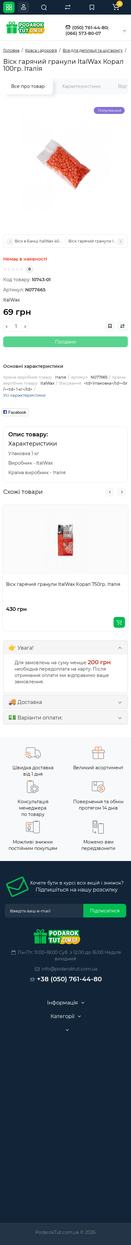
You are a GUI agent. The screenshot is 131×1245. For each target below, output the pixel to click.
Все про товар (28, 86)
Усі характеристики (24, 395)
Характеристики (81, 86)
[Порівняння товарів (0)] (67, 7)
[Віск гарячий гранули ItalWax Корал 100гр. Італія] (65, 166)
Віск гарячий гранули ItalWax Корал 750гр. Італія (63, 584)
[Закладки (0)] (92, 7)
